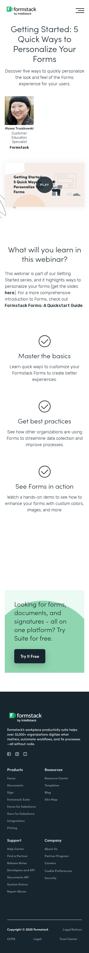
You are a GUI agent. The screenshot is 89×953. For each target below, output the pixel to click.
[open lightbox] (44, 185)
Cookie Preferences (58, 870)
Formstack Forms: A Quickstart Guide (44, 305)
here (9, 292)
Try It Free (29, 656)
